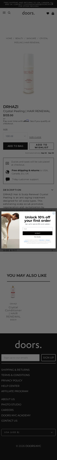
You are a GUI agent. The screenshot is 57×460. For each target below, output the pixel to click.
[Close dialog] (54, 213)
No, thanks (37, 236)
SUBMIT (37, 233)
